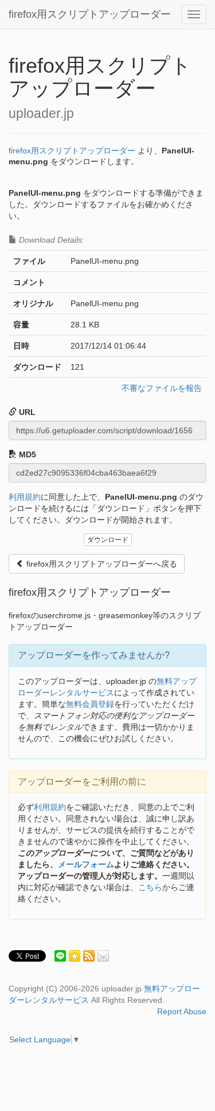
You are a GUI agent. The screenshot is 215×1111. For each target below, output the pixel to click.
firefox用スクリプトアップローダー (90, 14)
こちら (150, 887)
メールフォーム (86, 864)
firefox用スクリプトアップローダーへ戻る (100, 563)
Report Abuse (181, 1011)
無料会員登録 (90, 704)
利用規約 (25, 496)
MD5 (26, 454)
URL (26, 412)
